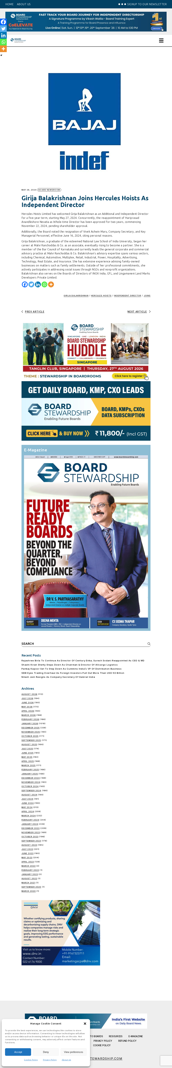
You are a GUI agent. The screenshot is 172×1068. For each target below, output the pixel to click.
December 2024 (31, 778)
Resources (115, 1036)
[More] (51, 284)
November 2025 (31, 732)
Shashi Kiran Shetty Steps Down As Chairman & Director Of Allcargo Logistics (70, 664)
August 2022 (29, 878)
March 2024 (29, 815)
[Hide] (1, 55)
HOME (9, 4)
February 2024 (30, 820)
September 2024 (31, 790)
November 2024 (31, 782)
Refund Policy (127, 1040)
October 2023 (30, 836)
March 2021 (28, 883)
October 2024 (30, 786)
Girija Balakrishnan (76, 295)
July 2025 (27, 748)
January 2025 (30, 774)
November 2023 (31, 832)
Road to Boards (93, 1036)
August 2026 (29, 694)
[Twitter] (31, 284)
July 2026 (27, 698)
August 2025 (29, 744)
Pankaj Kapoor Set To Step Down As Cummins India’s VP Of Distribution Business (72, 668)
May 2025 (27, 757)
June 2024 (28, 803)
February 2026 (30, 719)
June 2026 (28, 702)
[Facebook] (25, 284)
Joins (147, 295)
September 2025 (31, 740)
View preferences (73, 1052)
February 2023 (30, 870)
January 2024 (30, 824)
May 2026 (27, 707)
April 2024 (28, 811)
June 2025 (28, 753)
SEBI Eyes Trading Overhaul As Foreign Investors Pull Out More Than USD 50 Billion (73, 673)
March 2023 (29, 866)
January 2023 (30, 874)
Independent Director (127, 295)
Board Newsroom (49, 190)
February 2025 (30, 769)
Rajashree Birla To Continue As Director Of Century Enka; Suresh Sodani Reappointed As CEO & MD (83, 660)
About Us (66, 1060)
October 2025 (30, 736)
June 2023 (28, 853)
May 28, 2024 (29, 190)
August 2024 (29, 795)
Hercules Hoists (101, 295)
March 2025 (29, 765)
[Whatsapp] (44, 284)
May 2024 (27, 807)
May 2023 (27, 857)
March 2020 (29, 891)
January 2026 (30, 723)
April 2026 (28, 711)
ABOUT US (24, 4)
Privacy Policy (50, 1060)
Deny (46, 1052)
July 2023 (27, 849)
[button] (85, 1023)
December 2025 (31, 728)
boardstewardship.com (99, 1058)
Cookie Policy (31, 1060)
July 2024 (27, 799)
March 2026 (29, 715)
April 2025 (28, 761)
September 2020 (31, 887)
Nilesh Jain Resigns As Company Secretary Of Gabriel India (58, 677)
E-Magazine (135, 1036)
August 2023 (29, 845)
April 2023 (28, 862)
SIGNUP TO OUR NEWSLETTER (147, 4)
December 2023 (31, 828)
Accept (18, 1052)
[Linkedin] (38, 284)
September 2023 (31, 841)
